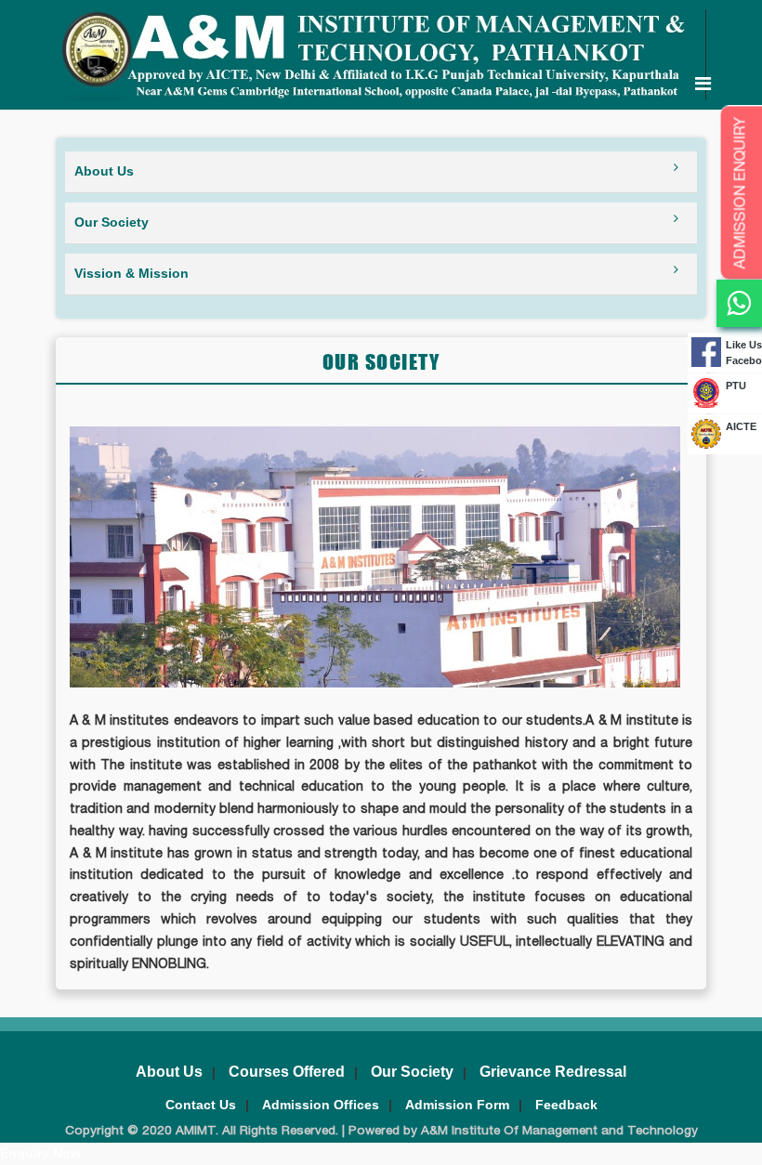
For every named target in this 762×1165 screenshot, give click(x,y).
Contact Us (200, 1104)
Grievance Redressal (553, 1072)
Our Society (412, 1072)
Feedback (566, 1104)
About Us (169, 1072)
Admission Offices (320, 1104)
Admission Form (457, 1104)
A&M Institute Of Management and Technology (557, 1131)
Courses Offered (287, 1072)
